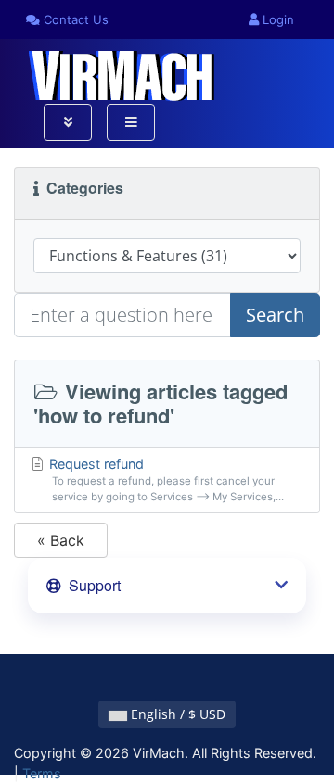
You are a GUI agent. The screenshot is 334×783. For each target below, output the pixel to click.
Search (275, 314)
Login (276, 19)
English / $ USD (176, 714)
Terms (41, 773)
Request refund (164, 480)
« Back (60, 540)
